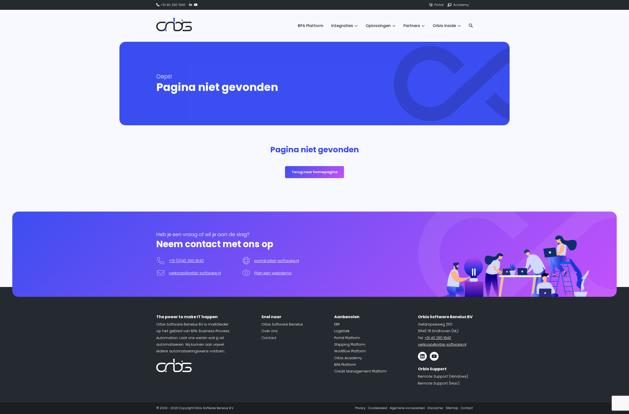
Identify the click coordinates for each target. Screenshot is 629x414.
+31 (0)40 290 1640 (186, 261)
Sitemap (452, 408)
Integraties (342, 26)
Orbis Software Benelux (282, 324)
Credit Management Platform (360, 371)
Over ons (269, 330)
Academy (460, 5)
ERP (337, 324)
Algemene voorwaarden (407, 408)
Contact (268, 337)
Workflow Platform (350, 351)
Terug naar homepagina (315, 172)
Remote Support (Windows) (443, 376)
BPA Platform (310, 26)
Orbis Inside (444, 26)
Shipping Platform (349, 344)
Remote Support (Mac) (438, 383)
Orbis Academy (348, 358)
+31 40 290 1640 (172, 5)
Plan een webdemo (273, 273)
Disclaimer (435, 408)
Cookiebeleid (377, 408)
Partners (411, 26)
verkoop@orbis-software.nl (195, 273)
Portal (438, 5)
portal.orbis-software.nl (276, 261)
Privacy (360, 408)
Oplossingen (378, 26)
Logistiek (342, 330)
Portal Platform (347, 337)
